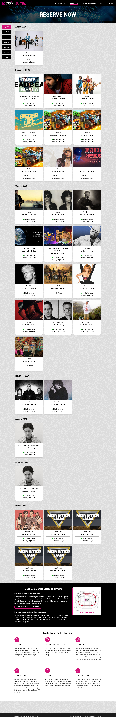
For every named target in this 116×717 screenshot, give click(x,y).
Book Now (74, 3)
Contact (110, 3)
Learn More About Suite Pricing (28, 607)
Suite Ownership (89, 3)
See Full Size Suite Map (87, 613)
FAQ (101, 3)
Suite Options (60, 3)
